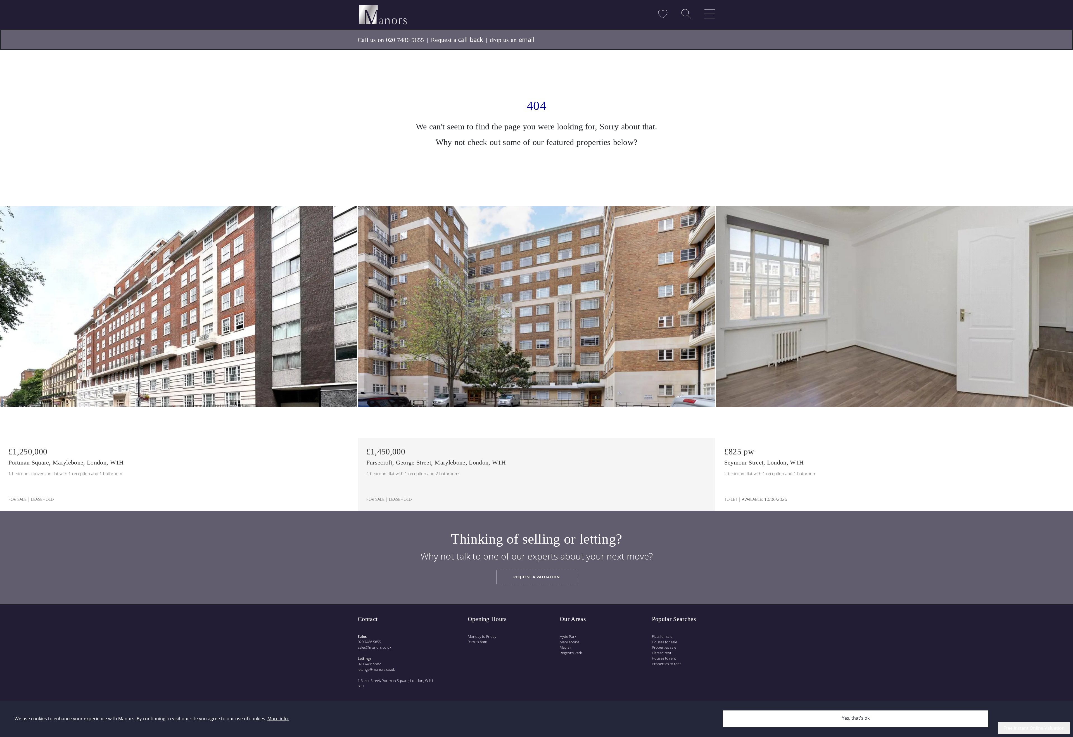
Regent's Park (571, 652)
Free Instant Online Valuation (1034, 728)
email (527, 39)
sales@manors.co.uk (374, 647)
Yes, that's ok (856, 718)
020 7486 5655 (369, 641)
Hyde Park (568, 636)
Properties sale (664, 647)
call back (470, 39)
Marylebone (569, 641)
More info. (278, 718)
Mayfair (566, 647)
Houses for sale (664, 641)
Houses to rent (664, 658)
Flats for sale (662, 636)
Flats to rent (661, 652)
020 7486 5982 (369, 663)
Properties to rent (666, 663)
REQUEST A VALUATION (536, 576)
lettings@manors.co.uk (376, 669)
